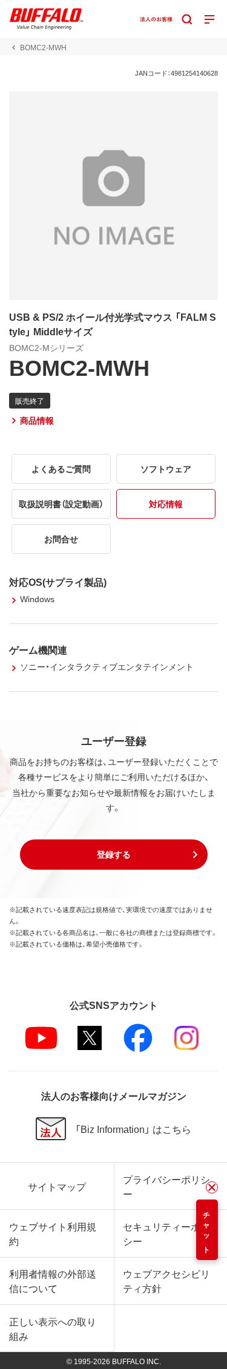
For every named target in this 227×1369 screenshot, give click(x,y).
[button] (114, 854)
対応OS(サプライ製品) (58, 581)
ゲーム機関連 (38, 649)
